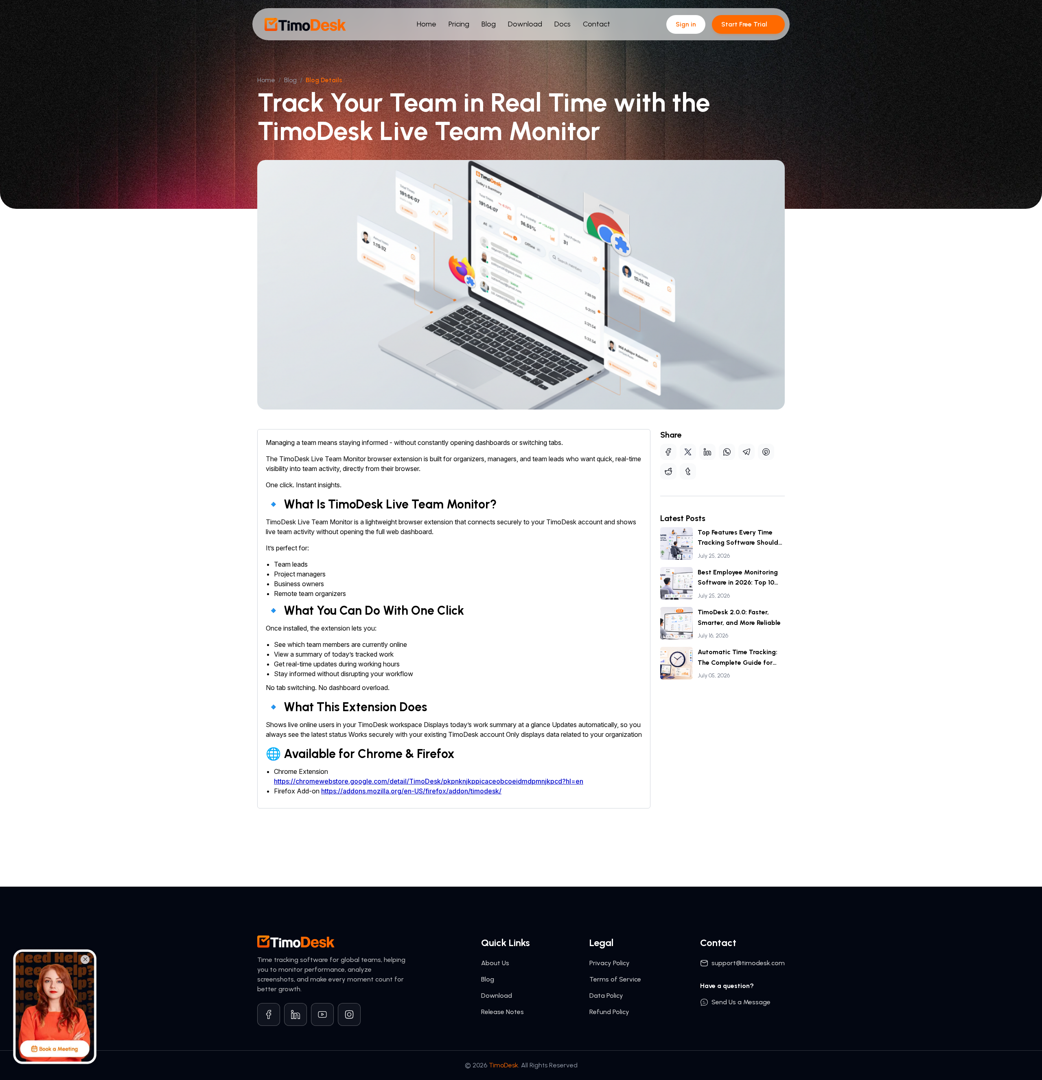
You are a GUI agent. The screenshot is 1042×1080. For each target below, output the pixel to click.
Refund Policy (609, 1012)
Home (426, 24)
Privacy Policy (609, 963)
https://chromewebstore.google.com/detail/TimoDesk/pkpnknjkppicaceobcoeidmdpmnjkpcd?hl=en (428, 781)
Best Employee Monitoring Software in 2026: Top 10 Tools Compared (738, 578)
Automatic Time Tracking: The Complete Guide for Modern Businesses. (737, 658)
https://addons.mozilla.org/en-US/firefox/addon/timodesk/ (411, 791)
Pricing (459, 24)
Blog (489, 24)
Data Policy (606, 995)
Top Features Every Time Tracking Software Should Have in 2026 (738, 538)
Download (525, 24)
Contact (596, 24)
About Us (495, 963)
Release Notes (502, 1012)
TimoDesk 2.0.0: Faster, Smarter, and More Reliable (739, 617)
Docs (562, 24)
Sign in (686, 24)
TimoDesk (503, 1065)
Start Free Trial (744, 24)
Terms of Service (615, 979)
